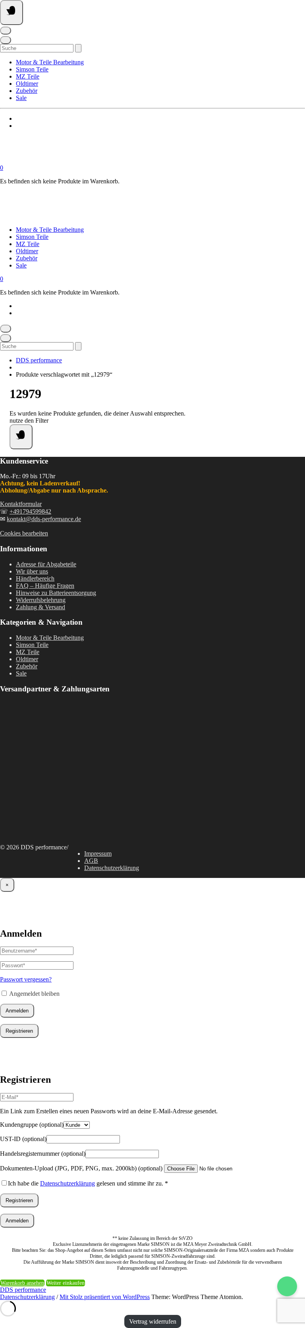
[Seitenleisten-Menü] (21, 436)
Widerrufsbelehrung (41, 600)
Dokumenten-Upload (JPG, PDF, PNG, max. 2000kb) (81, 1168)
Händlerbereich (35, 578)
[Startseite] (79, 160)
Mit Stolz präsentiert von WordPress (105, 1296)
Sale (21, 97)
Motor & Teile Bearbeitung (50, 62)
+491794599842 (30, 511)
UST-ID (23, 1139)
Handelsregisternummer (42, 1153)
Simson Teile (32, 69)
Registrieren (19, 1031)
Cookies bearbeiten (24, 533)
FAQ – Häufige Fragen (45, 585)
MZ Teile (27, 76)
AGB (91, 860)
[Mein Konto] (5, 31)
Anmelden (17, 1011)
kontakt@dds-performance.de (44, 519)
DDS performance (39, 360)
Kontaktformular (21, 503)
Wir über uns (32, 571)
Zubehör (26, 90)
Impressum (98, 853)
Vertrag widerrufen (152, 1321)
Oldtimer (27, 83)
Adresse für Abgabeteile (46, 564)
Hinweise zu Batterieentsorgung (56, 592)
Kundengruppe (32, 1124)
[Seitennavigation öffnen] (11, 12)
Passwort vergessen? (26, 979)
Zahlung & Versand (40, 607)
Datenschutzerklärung (111, 867)
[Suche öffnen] (5, 40)
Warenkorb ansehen (22, 1283)
